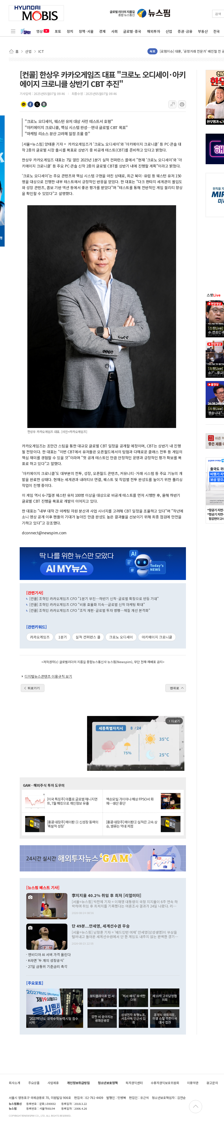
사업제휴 (53, 1082)
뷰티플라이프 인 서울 (102, 998)
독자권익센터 (134, 1082)
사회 (114, 31)
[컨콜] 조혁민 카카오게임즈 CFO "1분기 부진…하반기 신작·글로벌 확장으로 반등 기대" (94, 598)
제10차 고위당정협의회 (164, 998)
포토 (58, 31)
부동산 (203, 31)
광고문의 (212, 1082)
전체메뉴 (13, 31)
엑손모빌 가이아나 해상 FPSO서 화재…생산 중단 (130, 801)
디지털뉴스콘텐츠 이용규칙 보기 (48, 676)
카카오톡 (23, 104)
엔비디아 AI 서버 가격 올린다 (49, 954)
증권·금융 (185, 31)
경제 (102, 31)
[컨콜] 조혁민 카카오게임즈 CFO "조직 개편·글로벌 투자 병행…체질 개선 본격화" (89, 610)
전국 (216, 31)
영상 (39, 31)
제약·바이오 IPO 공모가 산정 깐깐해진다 (188, 51)
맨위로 (174, 688)
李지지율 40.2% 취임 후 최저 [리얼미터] (106, 895)
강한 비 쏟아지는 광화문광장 (102, 1018)
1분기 (62, 637)
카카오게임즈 (40, 637)
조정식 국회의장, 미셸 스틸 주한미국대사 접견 (164, 1018)
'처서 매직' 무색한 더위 (133, 998)
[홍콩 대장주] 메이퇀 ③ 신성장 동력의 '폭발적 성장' (72, 824)
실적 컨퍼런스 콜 (88, 637)
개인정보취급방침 (78, 1082)
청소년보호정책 (108, 1082)
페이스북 (30, 104)
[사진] (46, 905)
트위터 (37, 104)
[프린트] (182, 104)
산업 (169, 31)
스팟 (213, 295)
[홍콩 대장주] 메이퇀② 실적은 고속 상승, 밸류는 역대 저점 (131, 824)
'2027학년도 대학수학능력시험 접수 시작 (53, 1020)
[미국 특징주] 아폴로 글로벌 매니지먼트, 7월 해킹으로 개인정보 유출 (72, 801)
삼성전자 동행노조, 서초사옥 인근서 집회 (133, 1018)
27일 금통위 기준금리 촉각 (47, 966)
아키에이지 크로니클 (157, 637)
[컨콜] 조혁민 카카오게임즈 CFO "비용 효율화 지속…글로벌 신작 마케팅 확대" (87, 604)
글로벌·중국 (132, 31)
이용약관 (192, 1082)
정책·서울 (86, 31)
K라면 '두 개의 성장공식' (46, 960)
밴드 (44, 104)
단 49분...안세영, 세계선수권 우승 (101, 926)
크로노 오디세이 (121, 637)
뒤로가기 (34, 688)
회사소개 (14, 1082)
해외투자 (153, 31)
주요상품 (34, 1082)
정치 (70, 31)
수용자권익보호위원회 (165, 1082)
